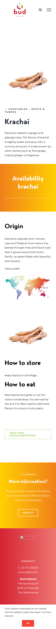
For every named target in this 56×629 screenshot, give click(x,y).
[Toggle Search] (40, 9)
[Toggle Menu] (49, 10)
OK (28, 623)
